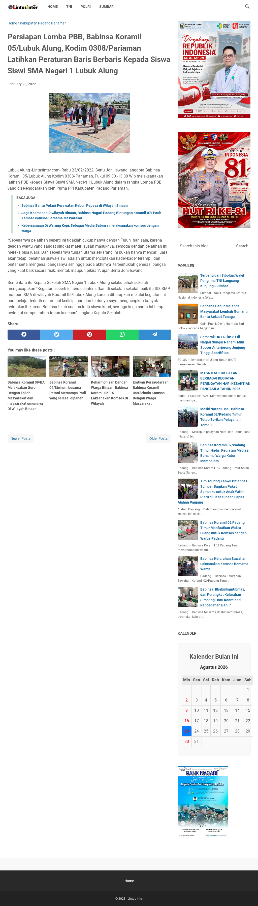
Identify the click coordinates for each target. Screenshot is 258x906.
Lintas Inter (135, 898)
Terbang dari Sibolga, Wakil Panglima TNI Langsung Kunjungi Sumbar (222, 280)
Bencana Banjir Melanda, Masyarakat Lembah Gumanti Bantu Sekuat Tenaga (224, 311)
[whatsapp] (122, 335)
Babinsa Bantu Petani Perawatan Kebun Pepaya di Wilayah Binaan (74, 205)
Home (53, 7)
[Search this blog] (247, 7)
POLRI (86, 7)
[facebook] (24, 335)
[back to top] (248, 895)
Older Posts (158, 438)
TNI (69, 7)
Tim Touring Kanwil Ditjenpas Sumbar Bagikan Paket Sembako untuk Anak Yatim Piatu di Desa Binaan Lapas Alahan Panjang (212, 491)
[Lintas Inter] (23, 6)
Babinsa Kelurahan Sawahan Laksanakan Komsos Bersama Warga (224, 564)
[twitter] (56, 335)
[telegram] (155, 335)
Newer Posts (20, 438)
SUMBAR (106, 7)
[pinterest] (89, 335)
